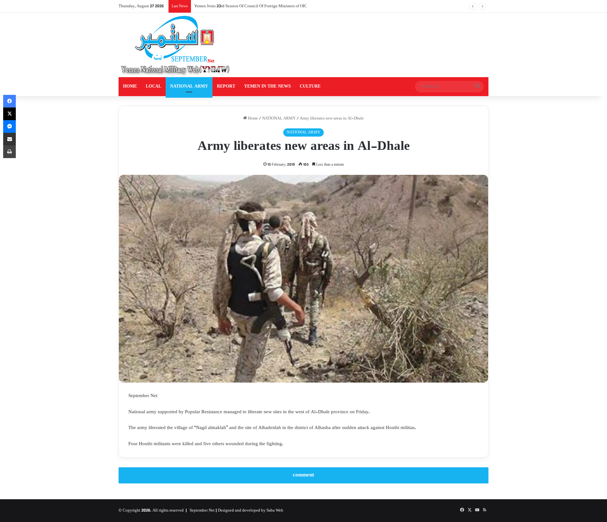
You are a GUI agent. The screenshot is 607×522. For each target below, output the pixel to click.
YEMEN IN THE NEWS (267, 86)
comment (303, 475)
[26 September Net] (176, 45)
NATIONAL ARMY (189, 86)
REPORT (226, 86)
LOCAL (153, 86)
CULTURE (310, 86)
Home (252, 118)
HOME (130, 86)
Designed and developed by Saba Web (250, 510)
